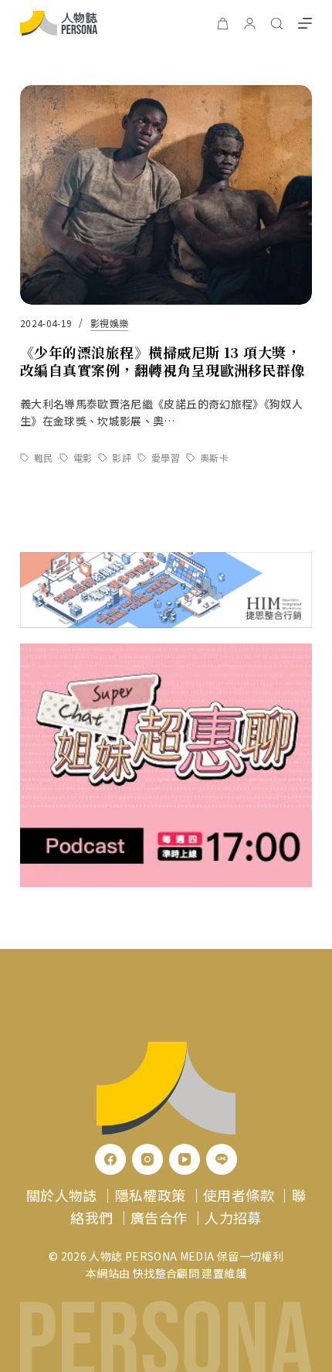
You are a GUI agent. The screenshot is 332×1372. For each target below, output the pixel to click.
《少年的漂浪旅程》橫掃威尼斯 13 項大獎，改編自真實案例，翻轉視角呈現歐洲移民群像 (163, 361)
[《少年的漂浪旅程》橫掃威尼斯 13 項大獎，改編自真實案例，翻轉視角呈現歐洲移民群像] (166, 195)
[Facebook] (110, 1159)
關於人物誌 (61, 1195)
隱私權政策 (150, 1195)
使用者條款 (238, 1195)
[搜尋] (277, 23)
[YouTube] (184, 1159)
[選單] (305, 23)
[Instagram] (147, 1159)
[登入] (250, 23)
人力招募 (233, 1217)
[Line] (221, 1159)
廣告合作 (158, 1217)
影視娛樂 (109, 322)
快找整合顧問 (166, 1273)
